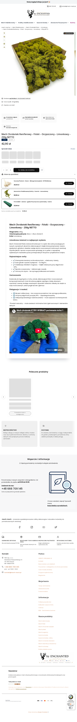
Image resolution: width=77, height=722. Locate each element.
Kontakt (40, 561)
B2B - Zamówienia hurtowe (46, 610)
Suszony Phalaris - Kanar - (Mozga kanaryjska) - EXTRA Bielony (32, 181)
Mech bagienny (43, 632)
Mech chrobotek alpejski (46, 627)
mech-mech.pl (6, 27)
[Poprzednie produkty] (3, 397)
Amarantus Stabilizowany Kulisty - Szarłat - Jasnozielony (31, 191)
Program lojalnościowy (45, 572)
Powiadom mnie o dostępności (20, 413)
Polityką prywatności (21, 689)
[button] (42, 170)
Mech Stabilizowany (18, 27)
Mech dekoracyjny (44, 621)
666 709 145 (52, 6)
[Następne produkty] (73, 397)
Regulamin (41, 575)
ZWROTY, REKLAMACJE (45, 558)
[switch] (71, 708)
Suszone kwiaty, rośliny (45, 638)
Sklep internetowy (37, 712)
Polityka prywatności (44, 602)
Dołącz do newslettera (17, 684)
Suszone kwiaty (43, 635)
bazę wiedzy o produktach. (57, 506)
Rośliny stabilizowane (45, 649)
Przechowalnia (43, 591)
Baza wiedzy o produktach (46, 564)
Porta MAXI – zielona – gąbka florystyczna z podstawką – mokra (33, 202)
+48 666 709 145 (12, 488)
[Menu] (74, 695)
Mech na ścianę (43, 646)
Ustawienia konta (43, 589)
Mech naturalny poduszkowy (47, 644)
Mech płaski (42, 629)
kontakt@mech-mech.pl (69, 6)
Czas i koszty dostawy (45, 570)
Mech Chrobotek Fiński (32, 27)
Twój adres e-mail (14, 682)
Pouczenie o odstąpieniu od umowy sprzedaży (53, 567)
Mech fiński (41, 624)
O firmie (40, 608)
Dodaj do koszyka (27, 170)
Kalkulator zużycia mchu (45, 605)
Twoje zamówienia (44, 586)
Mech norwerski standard (46, 641)
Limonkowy (44, 27)
